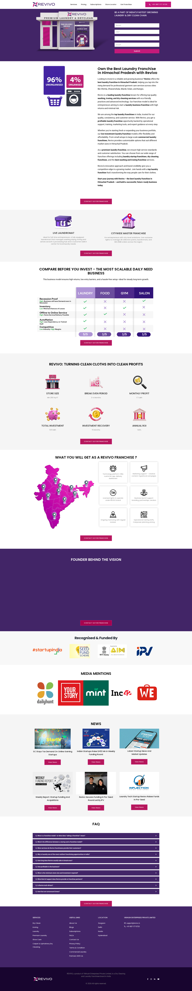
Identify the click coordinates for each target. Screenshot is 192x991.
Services (73, 4)
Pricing (83, 4)
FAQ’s (71, 935)
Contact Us (74, 939)
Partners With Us (76, 956)
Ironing (35, 927)
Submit (137, 51)
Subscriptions (95, 4)
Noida (100, 931)
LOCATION (103, 917)
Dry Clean (37, 923)
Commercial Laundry (77, 952)
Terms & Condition (77, 948)
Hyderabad (102, 935)
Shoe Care (37, 939)
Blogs (71, 927)
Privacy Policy (74, 943)
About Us (73, 923)
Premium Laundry (40, 935)
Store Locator (110, 4)
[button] (158, 4)
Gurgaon (101, 923)
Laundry (36, 931)
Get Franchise (126, 4)
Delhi (100, 927)
